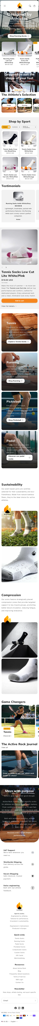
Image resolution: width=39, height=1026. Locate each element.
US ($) (5, 1021)
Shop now (18, 90)
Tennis (6, 127)
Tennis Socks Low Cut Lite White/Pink (10, 176)
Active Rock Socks (14, 1012)
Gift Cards (19, 955)
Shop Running (14, 381)
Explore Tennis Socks (17, 342)
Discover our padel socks (16, 457)
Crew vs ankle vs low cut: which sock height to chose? (18, 774)
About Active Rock (19, 968)
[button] (5, 6)
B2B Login (19, 979)
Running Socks (19, 941)
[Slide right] (6, 267)
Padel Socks (19, 944)
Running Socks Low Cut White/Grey (8, 60)
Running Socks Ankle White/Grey (18, 203)
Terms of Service (20, 977)
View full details (8, 306)
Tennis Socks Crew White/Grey (29, 150)
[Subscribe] (35, 1000)
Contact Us (20, 982)
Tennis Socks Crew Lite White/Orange (24, 60)
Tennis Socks (19, 938)
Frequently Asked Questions (20, 974)
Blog (19, 971)
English (13, 1021)
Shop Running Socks (18, 36)
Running (16, 127)
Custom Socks (19, 952)
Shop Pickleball (14, 420)
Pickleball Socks (19, 947)
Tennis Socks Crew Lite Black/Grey (10, 150)
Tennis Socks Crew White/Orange (29, 176)
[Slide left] (2, 267)
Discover (7, 736)
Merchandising (19, 958)
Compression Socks (19, 949)
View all (5, 747)
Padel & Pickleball (29, 127)
